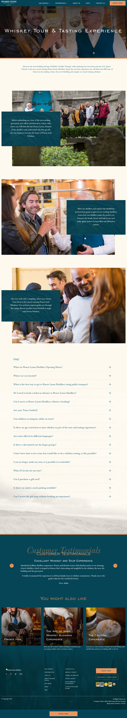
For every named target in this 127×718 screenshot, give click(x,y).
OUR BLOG (48, 683)
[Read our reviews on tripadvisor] (21, 674)
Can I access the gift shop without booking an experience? (41, 496)
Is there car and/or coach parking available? (34, 487)
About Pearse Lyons (50, 679)
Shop (88, 3)
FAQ (46, 690)
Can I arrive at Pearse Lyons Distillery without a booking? (41, 401)
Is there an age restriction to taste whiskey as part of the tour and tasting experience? (54, 427)
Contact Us (100, 3)
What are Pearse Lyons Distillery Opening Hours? (38, 367)
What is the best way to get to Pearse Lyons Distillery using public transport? (50, 384)
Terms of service (72, 675)
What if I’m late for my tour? (27, 470)
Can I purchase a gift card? (26, 479)
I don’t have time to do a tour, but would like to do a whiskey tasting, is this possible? (54, 453)
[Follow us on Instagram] (11, 674)
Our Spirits (49, 669)
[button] (12, 566)
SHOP (46, 686)
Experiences (60, 3)
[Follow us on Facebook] (6, 674)
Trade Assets (70, 678)
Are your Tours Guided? (25, 410)
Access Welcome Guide (71, 687)
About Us (76, 3)
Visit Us (47, 675)
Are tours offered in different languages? (33, 436)
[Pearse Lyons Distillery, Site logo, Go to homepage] (8, 3)
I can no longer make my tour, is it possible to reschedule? (41, 462)
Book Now (117, 3)
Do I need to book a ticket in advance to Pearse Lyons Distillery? (44, 393)
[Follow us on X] (15, 674)
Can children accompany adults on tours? (33, 419)
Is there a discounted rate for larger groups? (34, 444)
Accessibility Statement (70, 682)
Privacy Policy (71, 672)
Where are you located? (25, 375)
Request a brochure (107, 677)
